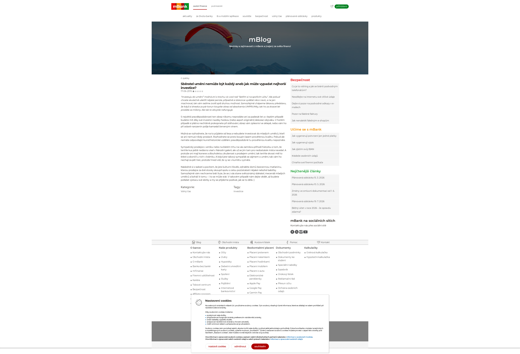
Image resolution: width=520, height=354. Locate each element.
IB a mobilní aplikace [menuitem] (228, 16)
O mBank (198, 261)
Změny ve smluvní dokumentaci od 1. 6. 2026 (313, 193)
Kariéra (196, 280)
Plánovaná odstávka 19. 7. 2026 (308, 201)
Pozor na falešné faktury (305, 114)
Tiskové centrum (202, 284)
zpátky (186, 78)
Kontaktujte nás (201, 252)
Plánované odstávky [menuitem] (297, 16)
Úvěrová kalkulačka (316, 252)
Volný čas (186, 191)
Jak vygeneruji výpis (303, 142)
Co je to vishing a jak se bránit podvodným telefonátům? (315, 88)
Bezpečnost (199, 289)
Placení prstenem (259, 252)
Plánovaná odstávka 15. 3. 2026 (308, 177)
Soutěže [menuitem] (247, 16)
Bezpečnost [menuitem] (261, 16)
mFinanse (198, 271)
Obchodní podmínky (289, 252)
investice (238, 191)
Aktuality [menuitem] (187, 16)
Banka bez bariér (202, 266)
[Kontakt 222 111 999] (332, 6)
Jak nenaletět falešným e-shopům (310, 120)
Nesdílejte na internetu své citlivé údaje (313, 97)
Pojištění (225, 283)
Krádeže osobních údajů (305, 156)
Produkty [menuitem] (316, 16)
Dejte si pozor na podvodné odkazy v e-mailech (313, 105)
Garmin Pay (255, 292)
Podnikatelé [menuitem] (216, 6)
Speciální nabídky (287, 265)
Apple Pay (254, 283)
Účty (223, 252)
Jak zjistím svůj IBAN (303, 149)
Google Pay (255, 288)
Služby (224, 279)
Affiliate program (202, 294)
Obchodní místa (201, 257)
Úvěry (224, 257)
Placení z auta (256, 271)
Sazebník (283, 269)
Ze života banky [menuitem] (204, 16)
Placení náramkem (259, 257)
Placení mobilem (258, 266)
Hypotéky (226, 261)
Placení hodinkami (259, 261)
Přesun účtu (284, 283)
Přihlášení (341, 6)
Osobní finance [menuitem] (200, 6)
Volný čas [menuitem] (277, 16)
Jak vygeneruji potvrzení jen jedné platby (314, 136)
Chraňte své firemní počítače (307, 162)
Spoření (225, 274)
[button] (180, 6)
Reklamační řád (286, 279)
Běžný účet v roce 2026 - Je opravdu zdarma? (311, 210)
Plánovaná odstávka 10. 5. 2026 (308, 184)
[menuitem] (292, 232)
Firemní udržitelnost (204, 275)
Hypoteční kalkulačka (318, 257)
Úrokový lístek (285, 274)
